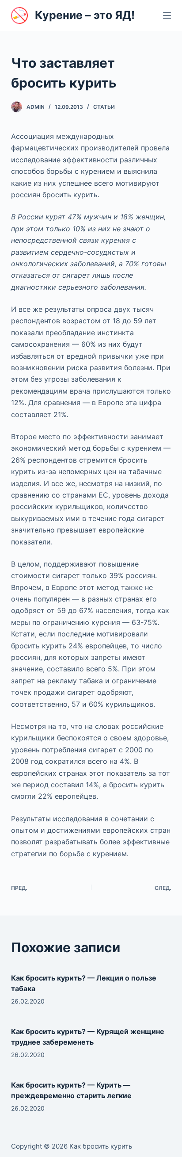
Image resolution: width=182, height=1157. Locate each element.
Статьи (104, 106)
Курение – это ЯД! (85, 15)
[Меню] (167, 15)
